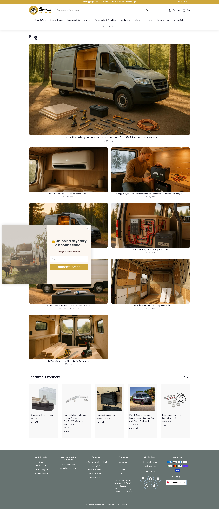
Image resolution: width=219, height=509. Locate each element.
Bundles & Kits (73, 20)
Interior (138, 20)
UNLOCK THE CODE (69, 267)
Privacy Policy (95, 477)
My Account (41, 466)
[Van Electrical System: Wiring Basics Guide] (150, 225)
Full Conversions (68, 464)
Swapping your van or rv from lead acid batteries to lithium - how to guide (150, 194)
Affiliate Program (41, 470)
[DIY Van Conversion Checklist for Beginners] (68, 337)
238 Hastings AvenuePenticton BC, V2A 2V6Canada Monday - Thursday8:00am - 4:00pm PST (123, 486)
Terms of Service (96, 473)
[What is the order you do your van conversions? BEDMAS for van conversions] (109, 89)
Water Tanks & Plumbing (106, 20)
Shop (41, 462)
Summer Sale (178, 20)
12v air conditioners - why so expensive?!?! (68, 194)
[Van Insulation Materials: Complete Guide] (150, 281)
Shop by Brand (56, 20)
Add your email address (69, 251)
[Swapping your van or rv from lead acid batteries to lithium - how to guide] (150, 169)
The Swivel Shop (168, 421)
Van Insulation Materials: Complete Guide (150, 305)
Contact (123, 470)
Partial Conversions (68, 468)
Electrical (86, 20)
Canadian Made (163, 20)
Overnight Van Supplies (104, 418)
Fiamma (66, 427)
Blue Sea (34, 418)
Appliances (126, 20)
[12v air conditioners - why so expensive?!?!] (68, 169)
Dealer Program (41, 473)
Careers (123, 466)
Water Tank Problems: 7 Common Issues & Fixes (68, 305)
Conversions (108, 27)
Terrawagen (133, 424)
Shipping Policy (96, 466)
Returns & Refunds (95, 470)
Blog (123, 473)
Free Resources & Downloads (96, 462)
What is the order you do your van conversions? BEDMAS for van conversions (109, 137)
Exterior (149, 20)
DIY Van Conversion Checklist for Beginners (68, 361)
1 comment (62, 308)
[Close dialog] (88, 228)
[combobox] (102, 10)
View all (187, 377)
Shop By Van (40, 20)
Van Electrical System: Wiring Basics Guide (150, 249)
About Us (123, 462)
